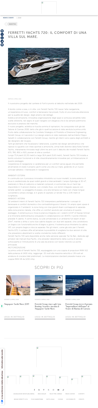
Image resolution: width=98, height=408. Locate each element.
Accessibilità (70, 399)
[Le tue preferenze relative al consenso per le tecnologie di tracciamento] (2, 306)
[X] (2, 34)
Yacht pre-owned (56, 394)
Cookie (60, 399)
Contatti (81, 394)
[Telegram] (2, 41)
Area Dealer (42, 394)
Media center (70, 394)
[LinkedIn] (2, 38)
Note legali (50, 399)
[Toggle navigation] (94, 12)
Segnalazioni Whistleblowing (23, 394)
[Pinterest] (2, 45)
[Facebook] (2, 31)
